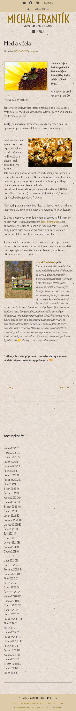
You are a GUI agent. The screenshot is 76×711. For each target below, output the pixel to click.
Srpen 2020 (10, 587)
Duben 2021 (10, 551)
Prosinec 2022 (11, 479)
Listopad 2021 (11, 524)
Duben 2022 (10, 502)
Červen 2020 (10, 592)
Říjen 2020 (9, 578)
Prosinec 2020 (11, 569)
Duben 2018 (10, 659)
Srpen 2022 (10, 488)
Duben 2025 (10, 452)
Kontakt (57, 707)
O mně (14, 703)
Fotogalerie (43, 707)
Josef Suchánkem (50, 221)
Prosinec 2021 (11, 520)
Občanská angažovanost (32, 703)
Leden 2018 (10, 672)
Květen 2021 (10, 547)
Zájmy (61, 703)
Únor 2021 (9, 560)
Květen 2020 (10, 596)
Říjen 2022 (9, 484)
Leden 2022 (10, 515)
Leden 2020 (10, 614)
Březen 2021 (10, 556)
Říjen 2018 (9, 645)
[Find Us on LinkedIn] (37, 3)
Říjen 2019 (9, 623)
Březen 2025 (10, 457)
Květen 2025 (10, 448)
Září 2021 (8, 533)
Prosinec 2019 (11, 618)
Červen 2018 (10, 650)
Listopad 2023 (11, 466)
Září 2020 (9, 583)
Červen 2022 (10, 493)
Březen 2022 (10, 506)
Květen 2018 (10, 654)
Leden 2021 (9, 565)
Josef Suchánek (46, 262)
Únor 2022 (9, 511)
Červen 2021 (10, 542)
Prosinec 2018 (11, 636)
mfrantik (34, 51)
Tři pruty (8, 387)
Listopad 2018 (11, 641)
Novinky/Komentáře (24, 707)
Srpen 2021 (9, 538)
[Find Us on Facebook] (30, 3)
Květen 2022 (10, 497)
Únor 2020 (9, 609)
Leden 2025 (10, 461)
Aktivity (51, 703)
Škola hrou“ (65, 387)
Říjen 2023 (9, 470)
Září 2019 (8, 627)
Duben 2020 (10, 600)
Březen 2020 (10, 605)
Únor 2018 (9, 668)
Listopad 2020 (11, 574)
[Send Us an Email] (24, 3)
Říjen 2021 (9, 529)
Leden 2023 (10, 475)
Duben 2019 (10, 632)
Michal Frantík (38, 19)
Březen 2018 (10, 663)
